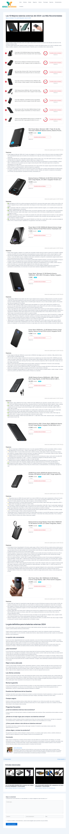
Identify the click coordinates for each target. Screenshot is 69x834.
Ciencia (40, 2)
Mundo (29, 2)
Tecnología (45, 2)
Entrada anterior (7, 759)
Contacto (21, 6)
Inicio (20, 2)
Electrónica (15, 788)
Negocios (35, 2)
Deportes (51, 2)
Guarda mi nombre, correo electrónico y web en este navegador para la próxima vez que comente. (27, 820)
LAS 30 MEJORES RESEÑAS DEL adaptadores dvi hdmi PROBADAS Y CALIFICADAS (49, 786)
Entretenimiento (58, 2)
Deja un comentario (10, 18)
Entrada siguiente (61, 759)
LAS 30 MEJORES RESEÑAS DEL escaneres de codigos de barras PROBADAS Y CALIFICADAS (19, 786)
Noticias (25, 2)
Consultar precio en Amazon (55, 53)
